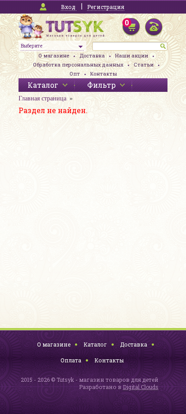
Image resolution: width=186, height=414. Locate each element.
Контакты (103, 73)
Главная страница (42, 98)
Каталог (95, 344)
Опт (75, 73)
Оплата (70, 360)
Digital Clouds (140, 386)
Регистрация (105, 6)
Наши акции (131, 55)
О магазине (53, 55)
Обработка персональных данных (78, 64)
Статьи (143, 64)
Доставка (92, 55)
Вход (68, 6)
